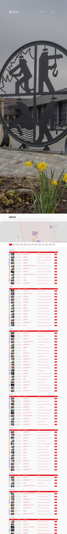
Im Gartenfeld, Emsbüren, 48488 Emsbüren (44, 455)
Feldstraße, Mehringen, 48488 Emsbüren (43, 398)
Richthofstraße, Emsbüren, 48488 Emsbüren (44, 505)
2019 (36, 244)
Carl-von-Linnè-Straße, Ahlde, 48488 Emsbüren (44, 293)
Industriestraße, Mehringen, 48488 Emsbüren (44, 376)
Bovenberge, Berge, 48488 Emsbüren (43, 379)
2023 (21, 244)
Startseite (15, 214)
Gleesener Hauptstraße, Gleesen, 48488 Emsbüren (45, 254)
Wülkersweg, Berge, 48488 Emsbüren (43, 466)
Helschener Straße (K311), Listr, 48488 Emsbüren (44, 299)
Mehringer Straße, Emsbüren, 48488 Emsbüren (44, 257)
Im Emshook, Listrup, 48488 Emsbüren (43, 283)
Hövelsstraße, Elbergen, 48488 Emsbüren (43, 452)
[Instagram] (39, 12)
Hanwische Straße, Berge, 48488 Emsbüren (44, 508)
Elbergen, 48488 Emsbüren (41, 356)
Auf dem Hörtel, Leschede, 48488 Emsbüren (44, 432)
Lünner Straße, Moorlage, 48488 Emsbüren (44, 350)
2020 (32, 244)
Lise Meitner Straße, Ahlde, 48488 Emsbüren (44, 367)
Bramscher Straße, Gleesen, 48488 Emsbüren (44, 271)
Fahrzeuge (51, 11)
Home (43, 11)
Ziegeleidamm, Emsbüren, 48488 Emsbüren (44, 415)
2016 (47, 244)
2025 (14, 244)
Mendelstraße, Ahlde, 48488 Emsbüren (43, 308)
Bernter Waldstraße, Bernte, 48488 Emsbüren (44, 458)
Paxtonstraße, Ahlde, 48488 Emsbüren (43, 521)
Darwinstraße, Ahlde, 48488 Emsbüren (43, 401)
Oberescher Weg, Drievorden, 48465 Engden (44, 319)
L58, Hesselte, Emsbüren (41, 370)
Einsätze (48, 11)
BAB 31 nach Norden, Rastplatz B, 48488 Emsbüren (45, 443)
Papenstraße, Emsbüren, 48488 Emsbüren (44, 390)
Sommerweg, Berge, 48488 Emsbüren (43, 524)
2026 (10, 244)
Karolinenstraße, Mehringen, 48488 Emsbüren (44, 530)
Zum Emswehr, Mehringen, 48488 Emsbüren (44, 280)
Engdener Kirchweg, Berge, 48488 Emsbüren (44, 385)
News (45, 11)
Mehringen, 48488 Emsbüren (42, 440)
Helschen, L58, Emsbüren (41, 407)
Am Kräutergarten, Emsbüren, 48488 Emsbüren (44, 341)
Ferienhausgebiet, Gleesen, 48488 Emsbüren (44, 477)
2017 (43, 244)
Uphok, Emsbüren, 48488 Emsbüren (43, 449)
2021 (29, 244)
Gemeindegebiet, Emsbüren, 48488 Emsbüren (44, 404)
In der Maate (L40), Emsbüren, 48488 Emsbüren (44, 333)
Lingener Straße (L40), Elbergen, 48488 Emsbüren (44, 260)
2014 (54, 244)
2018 (39, 244)
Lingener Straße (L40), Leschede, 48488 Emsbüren (44, 373)
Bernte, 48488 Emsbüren (41, 336)
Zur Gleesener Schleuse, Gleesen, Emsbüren (44, 311)
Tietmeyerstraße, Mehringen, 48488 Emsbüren (44, 305)
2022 (25, 244)
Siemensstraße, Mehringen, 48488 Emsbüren (44, 480)
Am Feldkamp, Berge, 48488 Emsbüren (43, 424)
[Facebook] (41, 12)
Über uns (56, 11)
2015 (50, 244)
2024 (18, 244)
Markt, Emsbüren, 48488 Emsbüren (43, 496)
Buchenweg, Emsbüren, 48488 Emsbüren (43, 446)
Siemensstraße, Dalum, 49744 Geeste (43, 274)
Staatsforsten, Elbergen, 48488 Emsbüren (43, 268)
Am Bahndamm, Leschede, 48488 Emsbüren (44, 277)
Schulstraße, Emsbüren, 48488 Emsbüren (43, 353)
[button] (33, 231)
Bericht (56, 254)
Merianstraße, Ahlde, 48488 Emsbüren (43, 316)
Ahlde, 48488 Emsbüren (41, 344)
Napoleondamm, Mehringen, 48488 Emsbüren (44, 347)
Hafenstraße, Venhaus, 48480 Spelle (43, 493)
